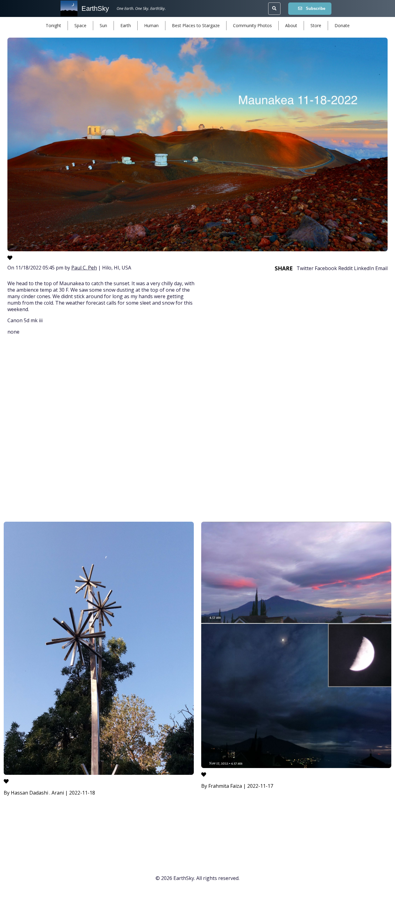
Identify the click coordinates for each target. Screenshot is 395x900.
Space (80, 25)
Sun (103, 25)
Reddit (345, 268)
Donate (342, 25)
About (291, 25)
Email (381, 268)
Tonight (53, 25)
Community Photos (252, 25)
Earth (125, 25)
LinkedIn (364, 268)
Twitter (305, 268)
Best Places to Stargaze (196, 25)
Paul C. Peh (84, 267)
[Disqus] (197, 429)
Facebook (326, 268)
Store (315, 25)
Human (151, 25)
